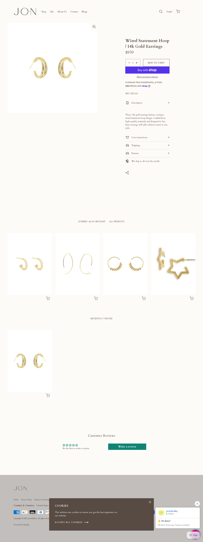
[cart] (178, 11)
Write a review (127, 446)
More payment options (147, 77)
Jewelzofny (32, 518)
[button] (94, 26)
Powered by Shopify (21, 524)
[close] (161, 11)
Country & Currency (24, 505)
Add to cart (156, 63)
